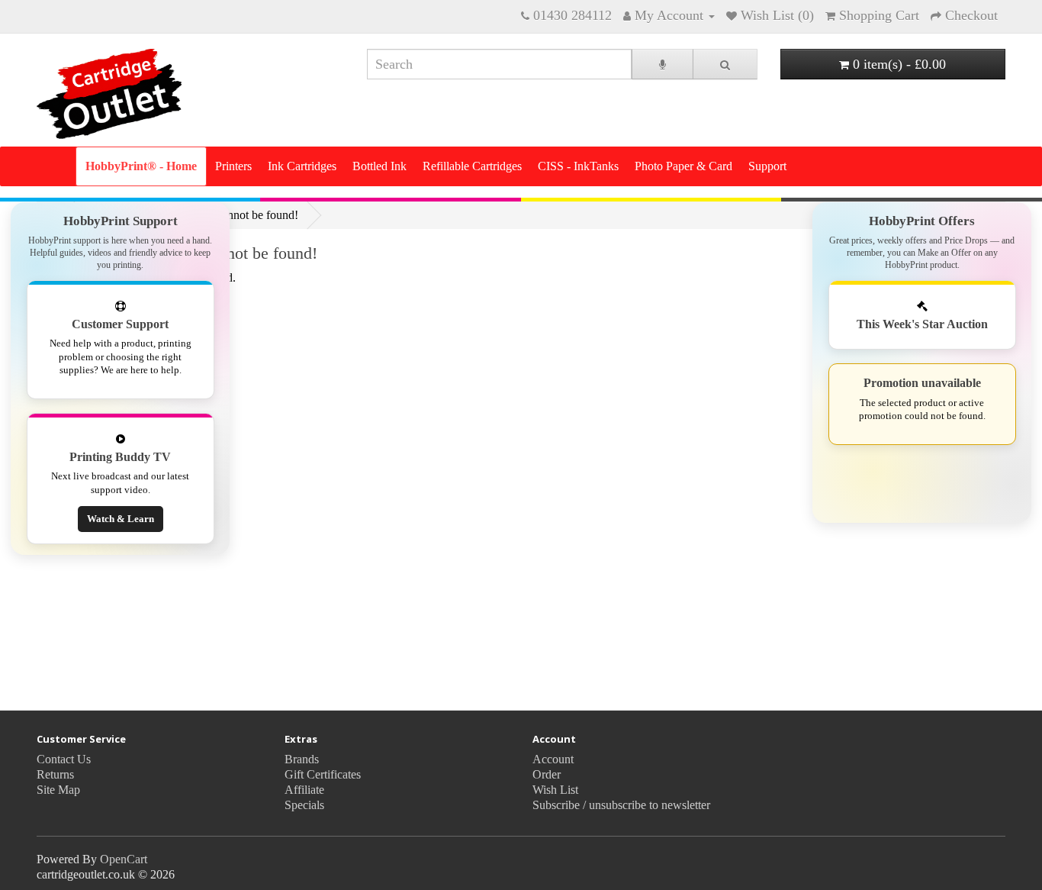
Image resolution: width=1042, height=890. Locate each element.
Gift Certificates (323, 774)
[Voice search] (662, 64)
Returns (55, 774)
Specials (304, 804)
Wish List (555, 789)
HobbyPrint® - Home (141, 166)
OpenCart (123, 859)
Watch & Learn (120, 519)
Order (546, 774)
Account (553, 759)
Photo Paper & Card (683, 166)
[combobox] (499, 64)
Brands (302, 759)
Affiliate (304, 789)
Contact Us (64, 759)
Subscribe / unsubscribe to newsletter (621, 804)
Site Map (58, 789)
